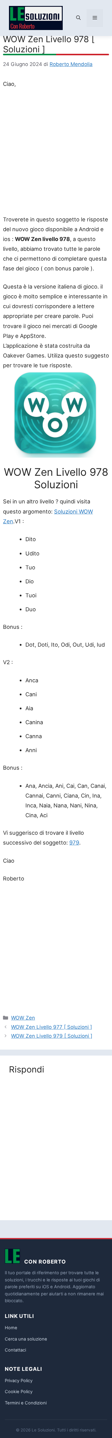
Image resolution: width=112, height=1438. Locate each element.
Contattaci (15, 1350)
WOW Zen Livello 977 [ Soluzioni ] (51, 1027)
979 (74, 842)
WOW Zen (23, 1018)
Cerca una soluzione (26, 1339)
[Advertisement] (56, 153)
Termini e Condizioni (26, 1403)
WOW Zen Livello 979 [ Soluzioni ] (51, 1036)
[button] (78, 18)
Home (11, 1327)
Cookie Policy (19, 1391)
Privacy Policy (19, 1380)
